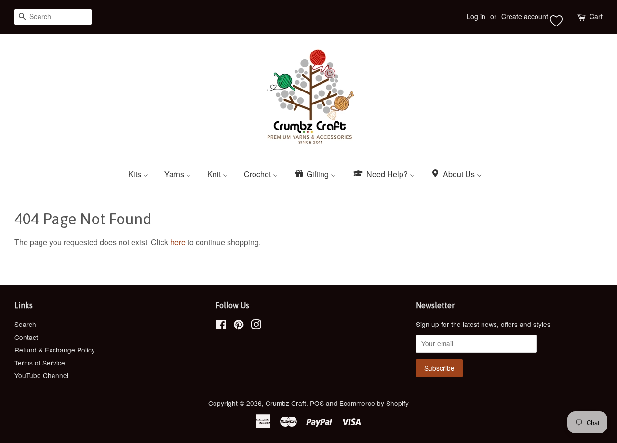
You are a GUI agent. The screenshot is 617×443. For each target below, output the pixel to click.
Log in (476, 16)
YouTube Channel (41, 375)
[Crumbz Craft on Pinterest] (238, 326)
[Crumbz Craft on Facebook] (221, 326)
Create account (524, 16)
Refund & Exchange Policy (54, 349)
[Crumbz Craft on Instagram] (256, 326)
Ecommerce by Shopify (374, 403)
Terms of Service (39, 362)
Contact (26, 337)
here (178, 242)
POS (317, 403)
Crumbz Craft (286, 403)
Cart (596, 16)
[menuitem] (141, 173)
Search (25, 324)
